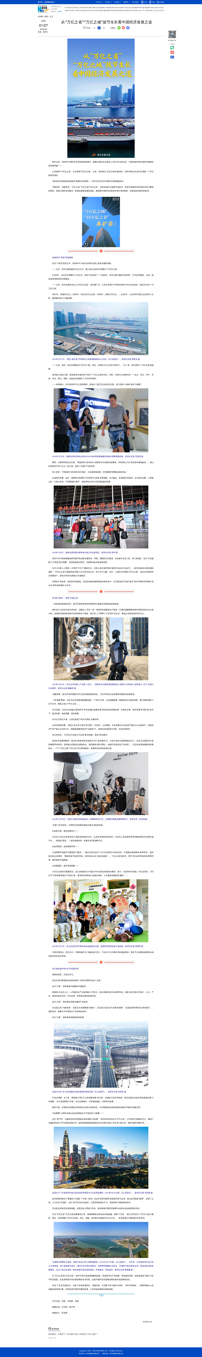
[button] (85, 245)
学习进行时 (68, 7)
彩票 (127, 10)
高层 (73, 7)
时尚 (133, 10)
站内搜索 (161, 2)
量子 (122, 7)
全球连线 (108, 7)
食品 (72, 10)
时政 (77, 7)
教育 (112, 7)
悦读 (136, 10)
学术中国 (94, 10)
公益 (139, 10)
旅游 (117, 10)
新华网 (40, 16)
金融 (66, 10)
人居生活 (77, 10)
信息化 (82, 10)
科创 (119, 7)
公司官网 (54, 9)
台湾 (97, 7)
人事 (80, 7)
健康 (136, 7)
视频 (146, 7)
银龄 (105, 10)
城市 (114, 10)
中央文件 (161, 7)
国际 (83, 7)
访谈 (142, 7)
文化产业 (161, 10)
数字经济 (88, 10)
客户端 (145, 2)
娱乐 (130, 10)
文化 (129, 7)
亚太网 (150, 10)
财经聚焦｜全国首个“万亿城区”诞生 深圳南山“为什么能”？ (73, 1334)
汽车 (69, 10)
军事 (139, 7)
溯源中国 (110, 10)
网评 (90, 7)
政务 (152, 7)
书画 (132, 7)
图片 (149, 7)
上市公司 (155, 10)
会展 (123, 10)
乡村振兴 (100, 10)
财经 (87, 7)
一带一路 (144, 10)
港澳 (93, 7)
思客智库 (102, 7)
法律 (156, 7)
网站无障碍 (135, 2)
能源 (120, 10)
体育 (126, 7)
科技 (116, 7)
